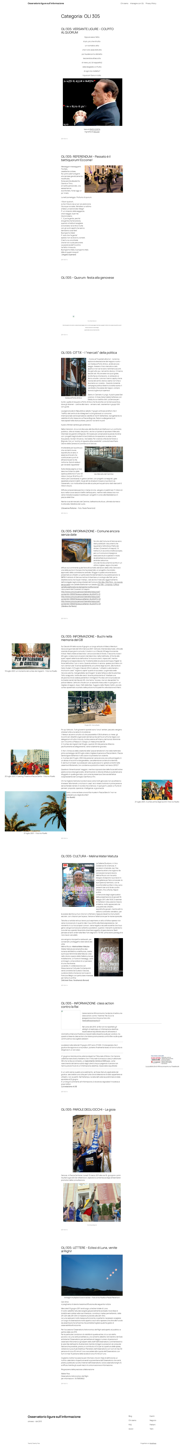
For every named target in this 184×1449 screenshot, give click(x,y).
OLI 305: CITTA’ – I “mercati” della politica (89, 352)
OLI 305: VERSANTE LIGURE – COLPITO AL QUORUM (87, 30)
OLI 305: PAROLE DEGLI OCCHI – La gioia (88, 1109)
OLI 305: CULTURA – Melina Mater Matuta (89, 856)
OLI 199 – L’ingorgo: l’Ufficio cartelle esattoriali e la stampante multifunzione (90, 585)
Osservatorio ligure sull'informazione (46, 3)
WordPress (153, 1443)
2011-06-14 (64, 139)
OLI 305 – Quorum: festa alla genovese (87, 277)
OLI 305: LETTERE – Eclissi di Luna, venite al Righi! (89, 1249)
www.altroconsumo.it (91, 1020)
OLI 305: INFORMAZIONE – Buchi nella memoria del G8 (86, 638)
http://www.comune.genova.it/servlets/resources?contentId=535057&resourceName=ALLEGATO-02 (81, 597)
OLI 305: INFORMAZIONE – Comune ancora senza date (90, 532)
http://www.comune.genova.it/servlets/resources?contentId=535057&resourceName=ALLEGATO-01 (80, 593)
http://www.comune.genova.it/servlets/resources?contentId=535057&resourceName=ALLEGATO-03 (81, 602)
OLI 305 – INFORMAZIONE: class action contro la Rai (87, 1004)
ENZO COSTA (95, 129)
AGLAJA (96, 132)
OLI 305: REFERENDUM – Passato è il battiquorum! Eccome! (86, 158)
